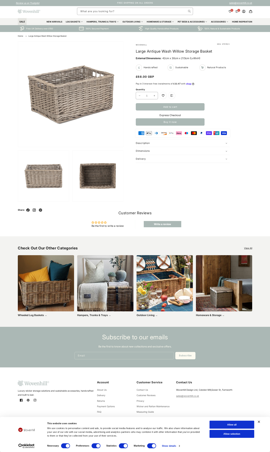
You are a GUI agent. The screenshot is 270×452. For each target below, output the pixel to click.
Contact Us (142, 389)
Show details (169, 446)
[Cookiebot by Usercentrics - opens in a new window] (26, 446)
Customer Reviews (146, 395)
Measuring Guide (145, 411)
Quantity (140, 89)
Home (20, 36)
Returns (101, 401)
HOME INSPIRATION (242, 21)
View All (248, 248)
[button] (250, 11)
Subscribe (185, 355)
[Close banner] (259, 422)
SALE (22, 21)
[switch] (96, 445)
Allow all (232, 424)
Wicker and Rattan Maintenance (153, 406)
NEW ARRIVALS (54, 21)
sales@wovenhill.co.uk (240, 3)
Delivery (101, 395)
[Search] (189, 11)
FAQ (99, 411)
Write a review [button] (162, 224)
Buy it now (170, 121)
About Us (102, 389)
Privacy (140, 401)
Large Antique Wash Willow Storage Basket (47, 36)
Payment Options (106, 406)
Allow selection (231, 433)
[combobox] (135, 11)
